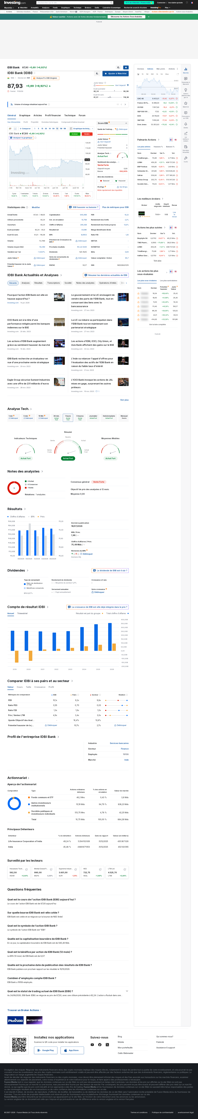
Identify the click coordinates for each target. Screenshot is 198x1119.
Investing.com (13, 303)
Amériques (109, 12)
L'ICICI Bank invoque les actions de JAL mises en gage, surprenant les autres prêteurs (92, 383)
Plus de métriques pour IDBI (115, 207)
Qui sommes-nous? (164, 1036)
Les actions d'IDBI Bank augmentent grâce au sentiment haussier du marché (28, 343)
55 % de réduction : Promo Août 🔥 (139, 3)
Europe (118, 12)
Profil (26, 122)
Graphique (24, 115)
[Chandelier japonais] (10, 128)
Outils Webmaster (125, 1053)
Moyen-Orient (128, 12)
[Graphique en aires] (15, 128)
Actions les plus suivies (149, 227)
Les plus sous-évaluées (147, 281)
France (35, 12)
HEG (85, 869)
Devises (140, 69)
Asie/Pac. (138, 12)
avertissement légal (186, 1112)
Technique (70, 115)
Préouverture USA (46, 12)
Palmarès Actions (146, 139)
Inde (126, 760)
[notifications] (187, 2)
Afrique (147, 12)
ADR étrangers (84, 12)
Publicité (160, 1042)
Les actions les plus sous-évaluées (147, 272)
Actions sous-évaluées (184, 12)
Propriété (34, 122)
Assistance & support (165, 1047)
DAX (139, 116)
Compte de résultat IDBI (26, 607)
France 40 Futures (144, 103)
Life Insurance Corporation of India (25, 841)
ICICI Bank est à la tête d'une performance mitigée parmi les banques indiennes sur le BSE (28, 324)
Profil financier (53, 115)
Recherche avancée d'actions (135, 8)
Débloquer (52, 725)
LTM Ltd (111, 869)
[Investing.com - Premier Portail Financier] (15, 3)
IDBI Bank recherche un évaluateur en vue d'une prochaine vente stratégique (28, 360)
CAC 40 (140, 99)
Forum (82, 115)
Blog (120, 1036)
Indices (150, 69)
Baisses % (170, 147)
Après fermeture (61, 12)
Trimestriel (22, 613)
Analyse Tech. (18, 409)
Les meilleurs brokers (148, 198)
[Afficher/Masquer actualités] (71, 128)
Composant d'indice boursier (72, 122)
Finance (125, 749)
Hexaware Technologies (19, 869)
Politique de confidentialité (162, 1112)
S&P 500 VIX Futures (145, 112)
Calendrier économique (112, 8)
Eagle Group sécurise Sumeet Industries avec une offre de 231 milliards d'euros (28, 381)
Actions (9, 12)
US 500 (140, 107)
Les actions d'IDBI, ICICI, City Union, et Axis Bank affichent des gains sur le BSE (92, 343)
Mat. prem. (161, 69)
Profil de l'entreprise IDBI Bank (31, 737)
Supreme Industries (66, 869)
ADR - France (98, 12)
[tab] (13, 418)
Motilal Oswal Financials (43, 869)
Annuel (10, 613)
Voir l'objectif (120, 85)
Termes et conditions (139, 1112)
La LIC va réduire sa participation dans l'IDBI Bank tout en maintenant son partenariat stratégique (91, 324)
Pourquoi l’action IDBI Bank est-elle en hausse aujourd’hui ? (27, 297)
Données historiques (50, 122)
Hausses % (158, 147)
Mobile (121, 1042)
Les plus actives (143, 147)
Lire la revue (174, 214)
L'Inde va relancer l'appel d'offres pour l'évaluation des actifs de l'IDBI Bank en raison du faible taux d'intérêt (92, 362)
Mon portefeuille (125, 1047)
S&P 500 (140, 120)
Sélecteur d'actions (23, 12)
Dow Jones (141, 124)
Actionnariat (17, 778)
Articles (38, 115)
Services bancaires (119, 743)
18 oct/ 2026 (82, 247)
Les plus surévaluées (168, 281)
